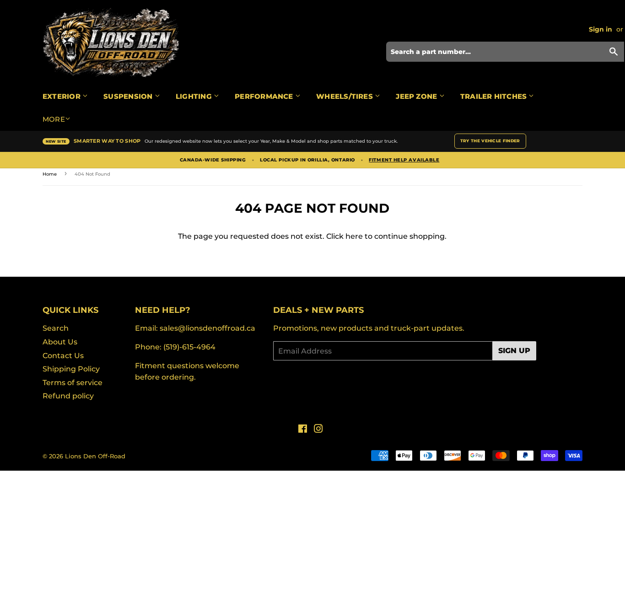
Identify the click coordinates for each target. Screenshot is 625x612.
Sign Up (514, 350)
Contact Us (63, 355)
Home (50, 174)
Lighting (195, 96)
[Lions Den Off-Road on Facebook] (302, 429)
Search (56, 328)
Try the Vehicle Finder (490, 140)
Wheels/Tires (345, 96)
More (54, 119)
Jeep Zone (417, 96)
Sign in (600, 29)
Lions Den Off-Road (95, 456)
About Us (60, 342)
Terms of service (72, 382)
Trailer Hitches (494, 96)
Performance (265, 96)
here (354, 236)
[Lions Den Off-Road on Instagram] (318, 429)
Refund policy (68, 396)
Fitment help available (404, 160)
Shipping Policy (71, 369)
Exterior (62, 96)
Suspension (128, 96)
